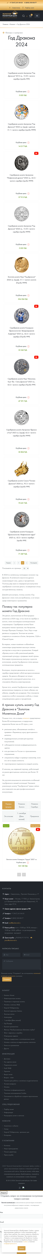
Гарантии (7, 1071)
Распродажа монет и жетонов (14, 1115)
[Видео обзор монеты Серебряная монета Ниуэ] (36, 357)
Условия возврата (10, 1084)
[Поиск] (23, 16)
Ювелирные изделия (11, 1036)
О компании (8, 1140)
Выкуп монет (8, 1074)
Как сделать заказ (10, 1062)
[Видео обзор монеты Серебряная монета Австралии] (36, 153)
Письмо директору (10, 1152)
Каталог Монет (9, 995)
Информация (8, 1054)
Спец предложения (11, 1104)
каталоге (26, 718)
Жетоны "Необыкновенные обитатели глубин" (19, 1030)
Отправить (7, 979)
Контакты (7, 1145)
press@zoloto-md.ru (11, 940)
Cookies (25, 1241)
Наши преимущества (11, 1148)
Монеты (6, 1087)
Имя (1, 1212)
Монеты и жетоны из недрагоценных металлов (20, 1042)
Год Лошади (8, 1023)
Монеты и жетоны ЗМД (12, 1005)
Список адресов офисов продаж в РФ (18, 909)
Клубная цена (21, 91)
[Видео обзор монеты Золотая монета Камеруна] (38, 829)
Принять (21, 1248)
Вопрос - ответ (9, 1077)
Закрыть (3, 1193)
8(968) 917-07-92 (23, 938)
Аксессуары (8, 1017)
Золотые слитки (9, 1014)
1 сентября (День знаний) (12, 1020)
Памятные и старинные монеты (14, 1001)
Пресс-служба (8, 1155)
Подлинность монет (10, 1065)
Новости (6, 1121)
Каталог (6, 990)
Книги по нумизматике (11, 1045)
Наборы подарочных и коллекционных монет (19, 1039)
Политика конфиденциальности (14, 1090)
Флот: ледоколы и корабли (13, 1033)
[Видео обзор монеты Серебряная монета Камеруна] (36, 306)
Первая (8, 563)
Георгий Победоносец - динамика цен (16, 1132)
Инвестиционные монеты (12, 998)
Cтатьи (6, 1129)
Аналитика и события (11, 1126)
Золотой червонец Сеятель (13, 1011)
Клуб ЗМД (7, 1068)
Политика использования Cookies (15, 1093)
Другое (6, 1048)
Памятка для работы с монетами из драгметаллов (21, 1081)
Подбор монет (9, 1109)
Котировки (7, 1135)
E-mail (2, 1222)
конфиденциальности (10, 1243)
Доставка (7, 1059)
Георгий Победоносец (11, 1008)
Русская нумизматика (11, 1026)
